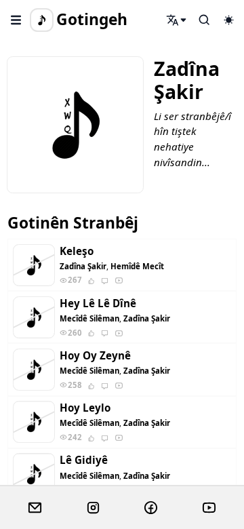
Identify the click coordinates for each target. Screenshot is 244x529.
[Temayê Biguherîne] (228, 19)
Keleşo (77, 251)
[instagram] (93, 508)
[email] (35, 508)
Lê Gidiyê (84, 460)
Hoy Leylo (85, 407)
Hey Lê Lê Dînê (98, 303)
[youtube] (209, 508)
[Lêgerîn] (177, 19)
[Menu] (16, 19)
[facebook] (150, 508)
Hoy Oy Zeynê (95, 355)
